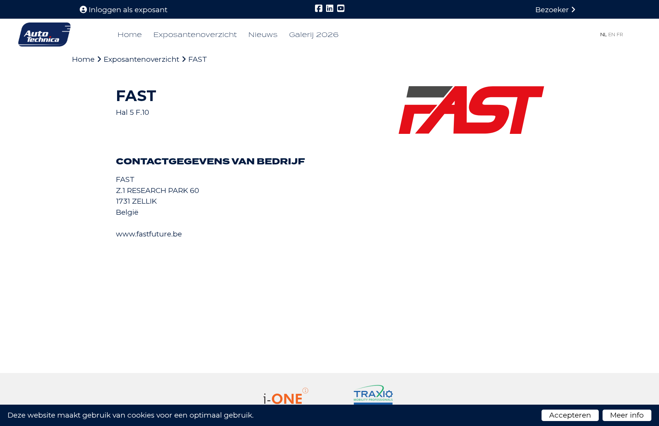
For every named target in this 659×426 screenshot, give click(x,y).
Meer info (627, 415)
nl (603, 34)
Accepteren (570, 415)
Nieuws (263, 34)
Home (129, 34)
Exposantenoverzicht (195, 34)
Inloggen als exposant (127, 9)
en (611, 34)
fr (620, 34)
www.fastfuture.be (149, 234)
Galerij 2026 (314, 34)
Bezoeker (553, 9)
